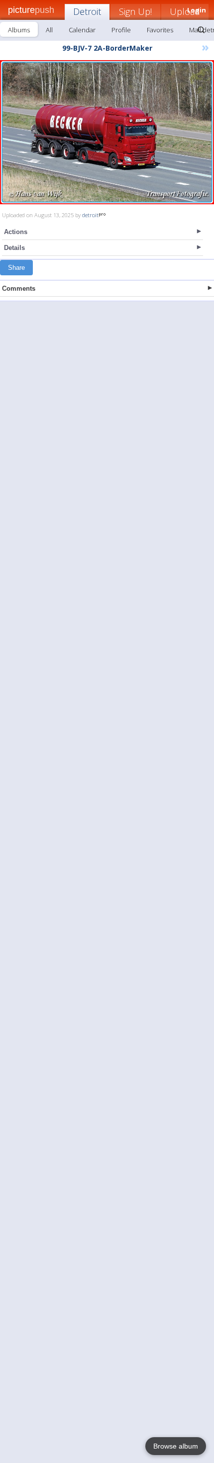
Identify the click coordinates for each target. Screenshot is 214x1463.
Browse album (175, 1446)
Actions (15, 232)
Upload (185, 11)
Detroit (87, 11)
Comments (18, 288)
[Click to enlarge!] (107, 132)
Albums (19, 29)
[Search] (201, 30)
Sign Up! (135, 11)
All (49, 29)
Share (16, 267)
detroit (90, 215)
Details (14, 247)
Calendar (82, 29)
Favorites (160, 29)
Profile (121, 29)
